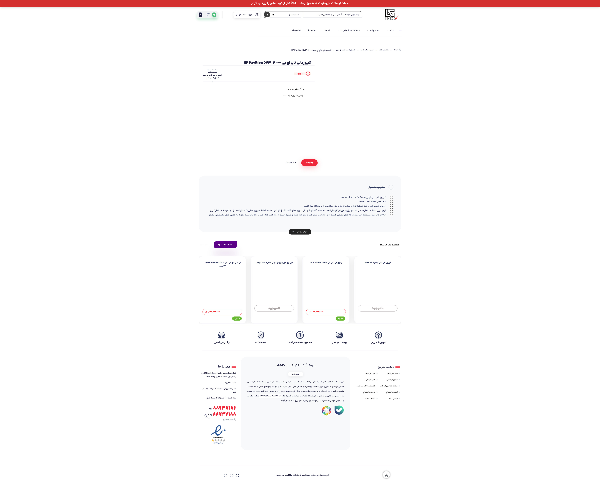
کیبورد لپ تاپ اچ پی (345, 50)
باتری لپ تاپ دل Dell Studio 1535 (326, 263)
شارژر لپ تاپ (392, 379)
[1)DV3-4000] (360, 99)
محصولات (383, 50)
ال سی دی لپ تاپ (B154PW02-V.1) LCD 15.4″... (222, 264)
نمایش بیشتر (302, 231)
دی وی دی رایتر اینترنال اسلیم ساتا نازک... (274, 263)
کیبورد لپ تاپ (367, 50)
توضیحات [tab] (309, 163)
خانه (396, 50)
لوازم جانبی (370, 398)
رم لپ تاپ (393, 398)
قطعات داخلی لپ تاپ (366, 386)
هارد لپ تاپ (370, 373)
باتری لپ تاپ (392, 373)
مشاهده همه (226, 244)
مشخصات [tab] (291, 163)
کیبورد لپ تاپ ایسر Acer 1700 (377, 263)
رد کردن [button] (255, 3)
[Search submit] (267, 14)
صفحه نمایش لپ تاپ (389, 386)
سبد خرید (205, 14)
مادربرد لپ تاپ (369, 392)
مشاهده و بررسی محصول (378, 311)
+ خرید (340, 318)
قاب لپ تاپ (370, 379)
